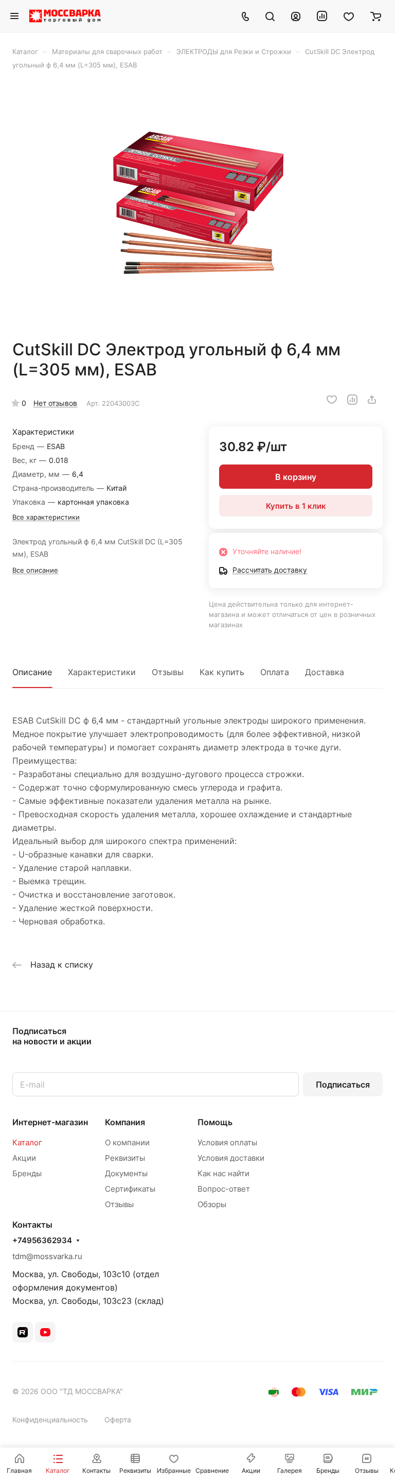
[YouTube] (45, 1332)
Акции (24, 1158)
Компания (125, 1122)
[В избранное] (332, 399)
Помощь (215, 1122)
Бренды (27, 1173)
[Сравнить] (352, 399)
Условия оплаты (227, 1142)
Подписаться (343, 1084)
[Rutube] (22, 1332)
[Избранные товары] (349, 16)
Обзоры (212, 1204)
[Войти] (295, 16)
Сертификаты (130, 1189)
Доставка (324, 672)
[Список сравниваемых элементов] (322, 16)
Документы (126, 1173)
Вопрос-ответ (224, 1189)
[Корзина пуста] (375, 16)
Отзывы (168, 672)
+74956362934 (42, 1240)
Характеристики (102, 672)
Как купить (222, 672)
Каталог (27, 1142)
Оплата (274, 672)
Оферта (117, 1419)
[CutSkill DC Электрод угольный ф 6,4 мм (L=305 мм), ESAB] (197, 204)
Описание (32, 672)
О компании (127, 1142)
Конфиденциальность (50, 1419)
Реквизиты (125, 1158)
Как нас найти (223, 1173)
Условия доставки (231, 1158)
